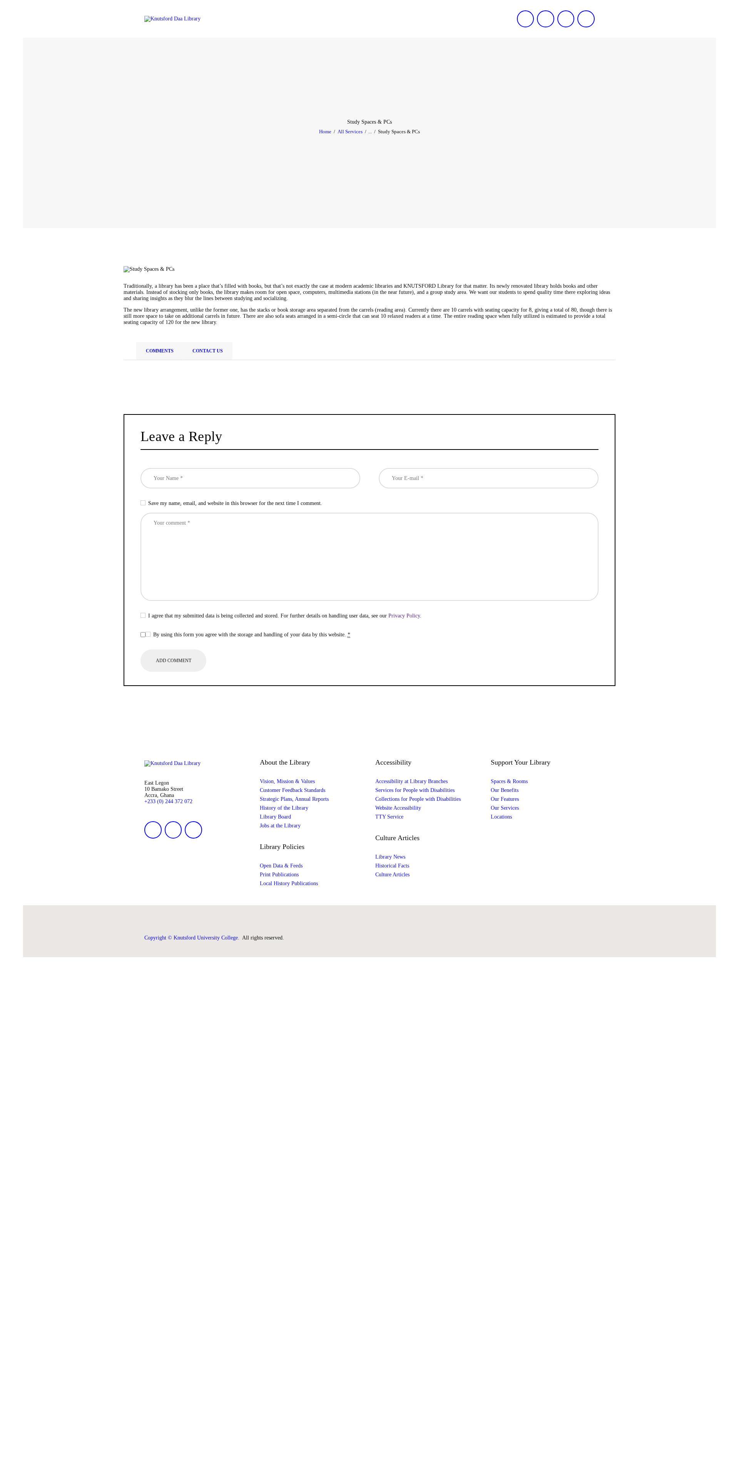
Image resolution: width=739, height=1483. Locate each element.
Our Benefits (504, 790)
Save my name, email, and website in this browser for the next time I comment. (235, 503)
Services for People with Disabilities (415, 790)
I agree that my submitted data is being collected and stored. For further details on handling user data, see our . (284, 616)
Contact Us (207, 351)
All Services (350, 131)
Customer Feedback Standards (292, 790)
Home (325, 131)
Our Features (505, 799)
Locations (501, 817)
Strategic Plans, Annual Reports (294, 799)
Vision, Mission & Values (287, 781)
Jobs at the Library (280, 826)
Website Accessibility (398, 808)
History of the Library (284, 808)
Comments (160, 351)
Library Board (275, 817)
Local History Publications (289, 883)
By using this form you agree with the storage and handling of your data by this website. (251, 634)
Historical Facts (392, 866)
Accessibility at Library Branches (411, 781)
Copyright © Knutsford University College (191, 938)
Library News (390, 857)
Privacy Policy (404, 616)
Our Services (505, 808)
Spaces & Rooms (509, 781)
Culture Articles (392, 874)
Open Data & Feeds (281, 866)
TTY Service (389, 817)
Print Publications (279, 874)
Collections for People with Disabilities (418, 799)
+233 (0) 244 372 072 (168, 801)
